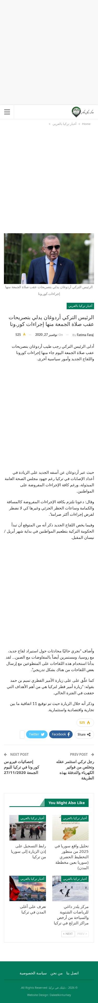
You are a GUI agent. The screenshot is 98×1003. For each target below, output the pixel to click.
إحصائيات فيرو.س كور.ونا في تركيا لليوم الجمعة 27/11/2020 (21, 767)
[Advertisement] (49, 51)
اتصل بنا (72, 973)
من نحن (56, 973)
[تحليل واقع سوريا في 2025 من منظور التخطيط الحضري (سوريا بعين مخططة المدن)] (70, 828)
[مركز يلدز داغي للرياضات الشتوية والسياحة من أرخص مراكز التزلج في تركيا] (70, 888)
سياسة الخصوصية (33, 973)
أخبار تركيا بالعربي (80, 306)
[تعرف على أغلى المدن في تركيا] (27, 888)
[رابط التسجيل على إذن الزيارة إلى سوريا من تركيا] (27, 828)
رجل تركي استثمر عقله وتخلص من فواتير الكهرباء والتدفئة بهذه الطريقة (75, 769)
